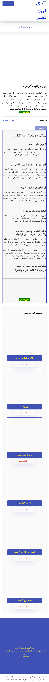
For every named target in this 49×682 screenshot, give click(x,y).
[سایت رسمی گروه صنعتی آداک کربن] (40, 10)
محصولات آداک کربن (9, 120)
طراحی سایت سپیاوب (18, 679)
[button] (5, 3)
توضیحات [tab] (41, 128)
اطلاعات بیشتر (23, 364)
